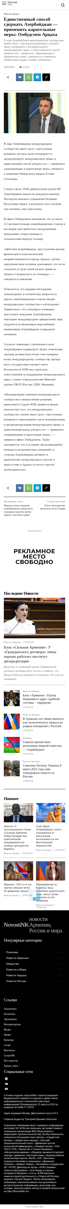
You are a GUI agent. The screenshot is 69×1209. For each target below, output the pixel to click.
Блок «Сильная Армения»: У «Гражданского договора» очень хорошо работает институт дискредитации (30, 654)
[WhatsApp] (28, 77)
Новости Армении (12, 642)
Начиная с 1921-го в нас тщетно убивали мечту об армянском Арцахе (18, 887)
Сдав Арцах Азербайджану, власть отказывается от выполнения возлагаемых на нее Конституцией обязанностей (49, 836)
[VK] (20, 77)
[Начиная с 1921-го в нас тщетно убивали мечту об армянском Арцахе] (18, 871)
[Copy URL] (46, 77)
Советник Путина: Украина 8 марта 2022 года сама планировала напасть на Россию (42, 771)
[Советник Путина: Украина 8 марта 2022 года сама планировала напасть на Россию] (12, 768)
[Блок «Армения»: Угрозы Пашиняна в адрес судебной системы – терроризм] (12, 698)
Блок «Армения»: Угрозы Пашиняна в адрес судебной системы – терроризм (41, 699)
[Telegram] (37, 77)
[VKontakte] (6, 1084)
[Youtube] (6, 1089)
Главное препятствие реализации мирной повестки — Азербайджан (42, 745)
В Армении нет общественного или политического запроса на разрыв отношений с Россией (43, 722)
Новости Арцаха (11, 14)
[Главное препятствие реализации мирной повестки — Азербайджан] (12, 745)
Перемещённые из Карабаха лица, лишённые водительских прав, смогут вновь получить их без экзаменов (50, 892)
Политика (27, 738)
